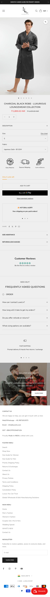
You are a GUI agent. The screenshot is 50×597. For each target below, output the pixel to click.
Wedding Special (8, 525)
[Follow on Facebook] (3, 568)
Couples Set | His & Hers (11, 521)
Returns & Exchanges (10, 467)
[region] (25, 346)
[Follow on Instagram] (9, 568)
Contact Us (6, 470)
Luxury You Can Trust (10, 494)
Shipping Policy (7, 486)
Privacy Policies (7, 478)
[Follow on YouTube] (21, 568)
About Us (5, 474)
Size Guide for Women (10, 455)
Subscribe (39, 393)
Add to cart (25, 186)
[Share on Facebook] (9, 226)
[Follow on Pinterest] (15, 568)
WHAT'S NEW (7, 528)
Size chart (44, 133)
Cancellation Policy (9, 490)
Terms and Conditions (10, 482)
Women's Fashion (8, 517)
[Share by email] (19, 226)
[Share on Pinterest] (16, 226)
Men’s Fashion (7, 513)
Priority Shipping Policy (10, 463)
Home (4, 509)
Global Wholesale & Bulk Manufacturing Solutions (20, 497)
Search (4, 447)
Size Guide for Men (9, 459)
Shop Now (6, 451)
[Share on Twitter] (12, 226)
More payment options (25, 198)
